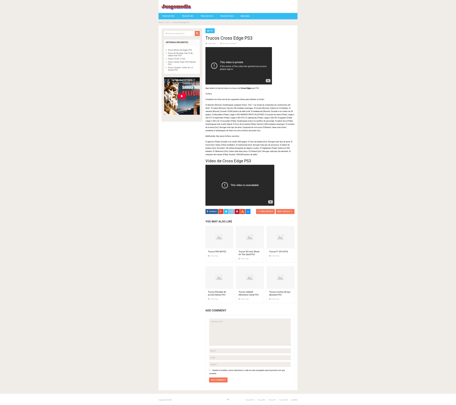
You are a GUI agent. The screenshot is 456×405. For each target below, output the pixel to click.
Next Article (283, 211)
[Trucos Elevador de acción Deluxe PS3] (219, 277)
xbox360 (245, 16)
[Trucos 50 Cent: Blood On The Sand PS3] (250, 237)
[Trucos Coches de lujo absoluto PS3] (280, 277)
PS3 (167, 22)
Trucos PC (206, 16)
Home (161, 22)
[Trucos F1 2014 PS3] (280, 237)
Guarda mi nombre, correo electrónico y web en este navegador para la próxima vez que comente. (247, 372)
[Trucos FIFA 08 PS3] (219, 237)
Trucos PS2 (168, 16)
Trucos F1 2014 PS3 (278, 251)
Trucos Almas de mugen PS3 (180, 50)
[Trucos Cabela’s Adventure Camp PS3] (250, 277)
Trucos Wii (187, 16)
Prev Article (266, 211)
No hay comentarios (230, 43)
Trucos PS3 (226, 16)
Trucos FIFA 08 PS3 (217, 251)
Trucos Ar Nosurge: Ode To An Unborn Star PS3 (180, 54)
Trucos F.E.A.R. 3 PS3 (176, 59)
